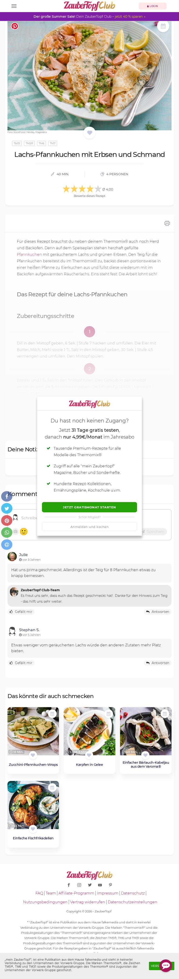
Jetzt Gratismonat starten (89, 507)
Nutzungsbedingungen (45, 902)
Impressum (107, 893)
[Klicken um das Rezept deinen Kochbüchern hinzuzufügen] (33, 755)
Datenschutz (133, 893)
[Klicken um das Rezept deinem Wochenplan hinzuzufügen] (52, 713)
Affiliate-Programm (76, 893)
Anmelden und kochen (89, 527)
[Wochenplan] (163, 26)
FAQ (39, 893)
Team (51, 893)
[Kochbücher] (89, 133)
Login (153, 6)
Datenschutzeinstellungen (132, 902)
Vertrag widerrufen (87, 902)
